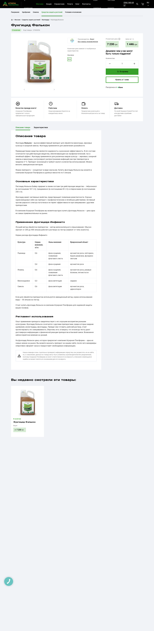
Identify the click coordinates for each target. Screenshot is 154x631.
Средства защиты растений (51, 12)
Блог (77, 4)
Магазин (39, 4)
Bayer (92, 39)
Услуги (70, 4)
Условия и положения (73, 12)
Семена (36, 12)
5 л (69, 59)
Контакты (86, 4)
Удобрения (26, 12)
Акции (49, 4)
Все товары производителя (88, 42)
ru (148, 3)
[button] (24, 89)
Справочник (59, 4)
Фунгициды (45, 20)
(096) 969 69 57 (129, 4)
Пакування (15, 12)
